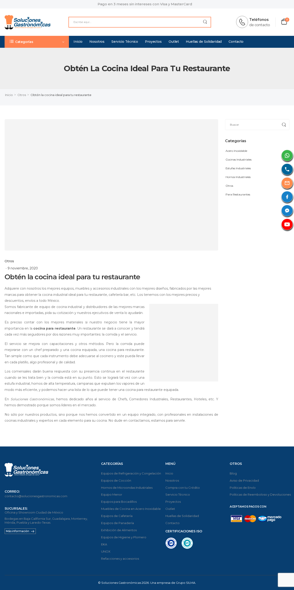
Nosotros (97, 42)
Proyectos (153, 42)
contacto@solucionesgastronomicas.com (36, 496)
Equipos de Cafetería (117, 516)
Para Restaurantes (238, 194)
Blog (233, 473)
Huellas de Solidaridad (204, 42)
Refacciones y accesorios (120, 558)
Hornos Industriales (238, 177)
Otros (21, 95)
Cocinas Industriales (239, 159)
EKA (104, 544)
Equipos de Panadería (117, 523)
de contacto (259, 25)
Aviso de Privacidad (244, 480)
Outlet (174, 42)
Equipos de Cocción (116, 480)
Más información (17, 531)
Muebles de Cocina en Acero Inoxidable (131, 509)
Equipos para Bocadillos (119, 501)
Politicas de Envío (243, 487)
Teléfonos (259, 19)
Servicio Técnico (124, 42)
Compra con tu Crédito (182, 487)
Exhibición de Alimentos (119, 530)
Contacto (236, 42)
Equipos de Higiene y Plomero (123, 537)
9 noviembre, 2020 (23, 268)
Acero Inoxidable (236, 150)
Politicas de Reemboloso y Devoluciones (259, 494)
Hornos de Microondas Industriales (127, 487)
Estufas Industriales (238, 168)
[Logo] (28, 22)
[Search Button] (205, 22)
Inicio (78, 42)
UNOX (105, 551)
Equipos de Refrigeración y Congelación (131, 473)
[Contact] (243, 22)
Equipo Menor (111, 494)
